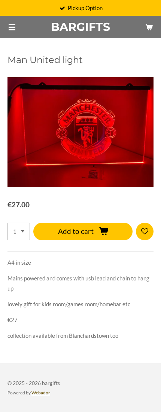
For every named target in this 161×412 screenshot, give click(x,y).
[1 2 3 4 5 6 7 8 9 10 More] (18, 231)
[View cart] (149, 26)
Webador (40, 392)
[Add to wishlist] (145, 231)
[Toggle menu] (12, 26)
